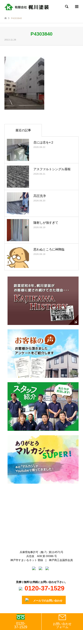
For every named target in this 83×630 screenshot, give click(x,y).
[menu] (76, 6)
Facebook (45, 504)
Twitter (37, 504)
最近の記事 (23, 130)
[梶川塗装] (26, 6)
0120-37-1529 (20, 625)
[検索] (66, 6)
